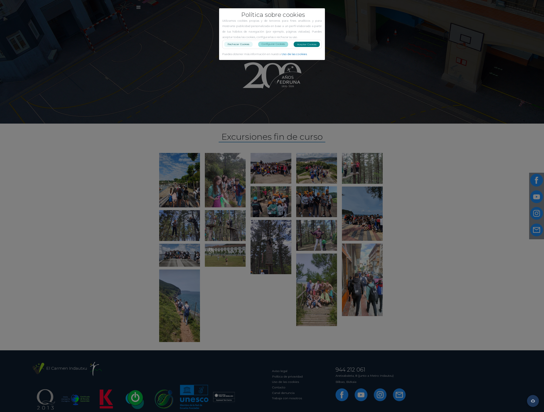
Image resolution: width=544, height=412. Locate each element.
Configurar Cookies (273, 44)
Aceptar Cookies (306, 44)
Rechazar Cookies (238, 44)
